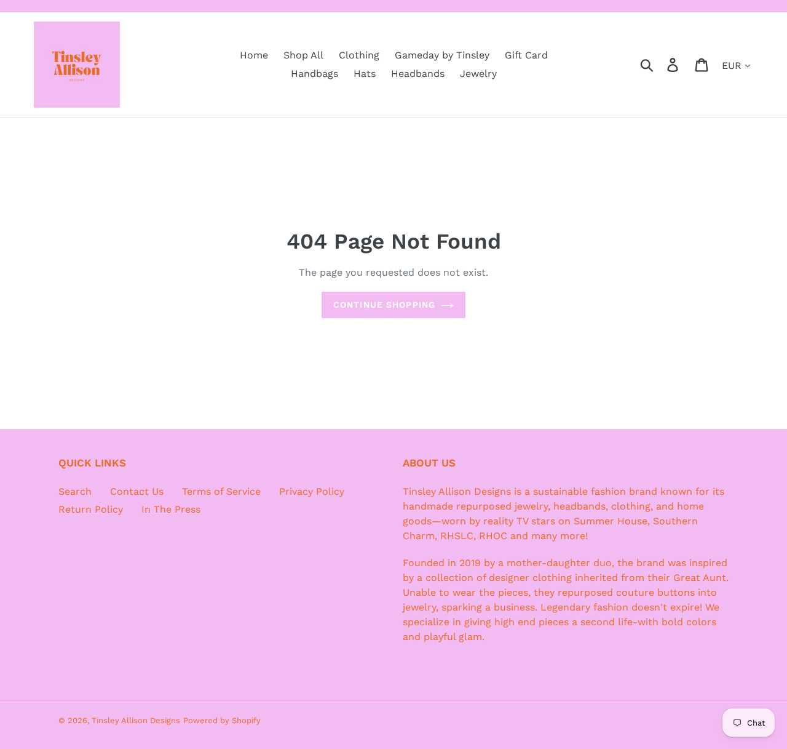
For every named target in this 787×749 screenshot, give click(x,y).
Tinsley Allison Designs (136, 720)
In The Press (170, 509)
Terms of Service (221, 491)
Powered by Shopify (222, 720)
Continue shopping (384, 305)
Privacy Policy (311, 491)
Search (75, 491)
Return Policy (90, 509)
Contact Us (137, 491)
